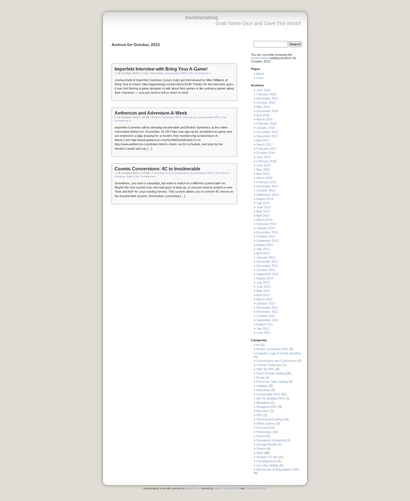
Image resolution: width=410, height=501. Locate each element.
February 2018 (266, 123)
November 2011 (267, 311)
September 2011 (267, 320)
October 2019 (265, 102)
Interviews (156, 73)
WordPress (192, 488)
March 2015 (264, 178)
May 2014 (263, 211)
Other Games (265, 423)
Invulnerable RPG (176, 73)
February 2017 (266, 148)
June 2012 (263, 286)
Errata (260, 377)
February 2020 (266, 94)
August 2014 (264, 198)
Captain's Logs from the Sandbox (278, 353)
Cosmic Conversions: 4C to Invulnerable (157, 168)
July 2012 (262, 282)
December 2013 (267, 232)
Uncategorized (266, 461)
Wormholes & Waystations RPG (278, 469)
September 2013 (267, 240)
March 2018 (264, 119)
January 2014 (265, 228)
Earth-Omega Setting (270, 373)
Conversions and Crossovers (170, 173)
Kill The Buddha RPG (270, 398)
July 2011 (262, 328)
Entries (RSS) (232, 488)
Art (258, 345)
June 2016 (263, 157)
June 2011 (263, 332)
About (260, 73)
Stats (129, 176)
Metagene (263, 402)
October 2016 (265, 152)
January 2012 (265, 303)
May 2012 (263, 290)
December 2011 (267, 307)
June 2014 (263, 207)
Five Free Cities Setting (272, 381)
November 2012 (267, 265)
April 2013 (262, 253)
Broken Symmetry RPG (166, 117)
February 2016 (266, 161)
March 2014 (264, 219)
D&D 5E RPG (265, 369)
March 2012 (264, 299)
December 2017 (267, 132)
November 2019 (267, 98)
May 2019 (263, 106)
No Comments (199, 73)
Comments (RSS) (255, 488)
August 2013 (264, 244)
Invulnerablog (201, 17)
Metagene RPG (266, 406)
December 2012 (267, 261)
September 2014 (267, 194)
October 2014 (265, 190)
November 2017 (267, 136)
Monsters (262, 411)
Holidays (262, 386)
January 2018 (265, 127)
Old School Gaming (269, 419)
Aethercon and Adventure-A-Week (151, 113)
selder (217, 488)
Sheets (261, 448)
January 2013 (265, 257)
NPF (259, 415)
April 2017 (262, 140)
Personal (262, 427)
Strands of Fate (266, 457)
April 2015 (262, 173)
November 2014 (267, 186)
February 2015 (266, 182)
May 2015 (263, 169)
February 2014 (266, 224)
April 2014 (262, 215)
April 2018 (262, 115)
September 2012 (267, 274)
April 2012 (262, 295)
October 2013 (265, 236)
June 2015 (263, 165)
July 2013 (262, 249)
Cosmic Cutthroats (269, 365)
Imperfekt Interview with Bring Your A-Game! (161, 69)
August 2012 (264, 278)
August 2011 (264, 324)
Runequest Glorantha (270, 440)
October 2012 (265, 270)
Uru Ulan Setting (267, 465)
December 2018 (267, 111)
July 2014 (262, 203)
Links (260, 77)
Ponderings (264, 432)
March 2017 (264, 144)
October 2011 (265, 316)
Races (260, 436)
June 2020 (263, 90)
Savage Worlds (266, 444)
